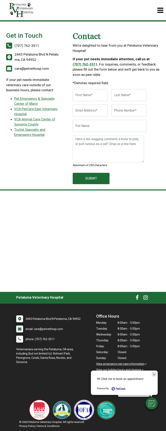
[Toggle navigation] (160, 10)
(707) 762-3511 (85, 64)
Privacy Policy (27, 426)
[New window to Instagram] (145, 298)
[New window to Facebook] (137, 298)
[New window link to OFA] (85, 410)
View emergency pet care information (120, 363)
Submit (91, 178)
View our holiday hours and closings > (120, 369)
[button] (152, 403)
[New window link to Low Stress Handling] (63, 410)
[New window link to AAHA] (40, 410)
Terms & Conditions (48, 426)
